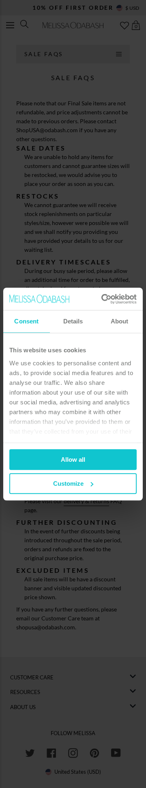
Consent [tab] (26, 321)
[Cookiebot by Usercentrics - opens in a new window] (103, 299)
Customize (68, 483)
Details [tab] (73, 321)
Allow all (73, 459)
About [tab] (120, 321)
